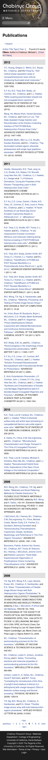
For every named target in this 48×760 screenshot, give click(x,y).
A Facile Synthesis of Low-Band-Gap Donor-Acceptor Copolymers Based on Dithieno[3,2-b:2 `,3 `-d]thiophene (23, 212)
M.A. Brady (27, 90)
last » (24, 726)
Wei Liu (23, 139)
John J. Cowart (19, 379)
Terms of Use (25, 749)
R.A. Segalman (29, 319)
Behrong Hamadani (23, 525)
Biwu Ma (17, 460)
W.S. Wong (9, 296)
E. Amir (25, 204)
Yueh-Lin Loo (28, 116)
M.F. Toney (31, 227)
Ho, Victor (8, 313)
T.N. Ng (18, 296)
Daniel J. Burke (30, 201)
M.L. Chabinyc (10, 70)
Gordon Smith (31, 253)
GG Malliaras (10, 608)
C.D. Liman (17, 201)
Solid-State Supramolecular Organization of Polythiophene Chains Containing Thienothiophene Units (20, 559)
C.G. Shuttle (33, 139)
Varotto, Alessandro (13, 169)
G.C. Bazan (38, 67)
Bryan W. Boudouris (23, 313)
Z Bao (15, 605)
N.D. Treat (16, 90)
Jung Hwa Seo (10, 175)
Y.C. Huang (9, 67)
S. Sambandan (29, 296)
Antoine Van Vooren (31, 545)
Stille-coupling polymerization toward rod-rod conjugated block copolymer (23, 98)
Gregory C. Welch (23, 67)
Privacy (35, 749)
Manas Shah (19, 113)
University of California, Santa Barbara (24, 740)
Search (9, 43)
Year (21, 49)
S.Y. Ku (7, 90)
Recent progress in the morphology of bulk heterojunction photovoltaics (23, 347)
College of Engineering (29, 736)
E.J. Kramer (15, 256)
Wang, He (8, 113)
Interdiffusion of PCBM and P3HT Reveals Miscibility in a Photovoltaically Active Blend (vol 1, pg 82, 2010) (23, 264)
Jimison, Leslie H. (12, 674)
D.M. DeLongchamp (32, 437)
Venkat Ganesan (34, 113)
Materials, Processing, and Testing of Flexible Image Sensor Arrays (23, 301)
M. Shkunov (34, 548)
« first (23, 720)
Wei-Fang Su (28, 70)
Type (16, 49)
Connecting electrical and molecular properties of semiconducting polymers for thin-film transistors (21, 663)
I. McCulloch (9, 516)
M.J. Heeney (22, 516)
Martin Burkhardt (34, 316)
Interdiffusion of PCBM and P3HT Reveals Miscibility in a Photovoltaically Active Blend (21, 286)
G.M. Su (18, 342)
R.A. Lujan (28, 580)
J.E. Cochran (15, 204)
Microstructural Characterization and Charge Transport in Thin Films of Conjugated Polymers (22, 444)
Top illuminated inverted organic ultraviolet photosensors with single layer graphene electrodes (24, 147)
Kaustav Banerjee (12, 142)
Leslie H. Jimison (26, 654)
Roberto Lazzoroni (16, 554)
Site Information (10, 749)
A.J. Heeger (9, 178)
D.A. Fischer (29, 522)
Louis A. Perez (36, 204)
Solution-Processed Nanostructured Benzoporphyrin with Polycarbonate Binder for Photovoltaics (23, 365)
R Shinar (36, 605)
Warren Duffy (17, 522)
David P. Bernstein (12, 677)
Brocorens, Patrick (12, 545)
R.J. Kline (17, 437)
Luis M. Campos (21, 414)
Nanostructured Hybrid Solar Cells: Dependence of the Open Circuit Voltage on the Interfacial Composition (21, 467)
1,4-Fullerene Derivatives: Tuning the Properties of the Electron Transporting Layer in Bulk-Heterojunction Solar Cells (22, 183)
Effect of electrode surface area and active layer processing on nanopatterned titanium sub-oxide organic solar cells (23, 422)
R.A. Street (9, 587)
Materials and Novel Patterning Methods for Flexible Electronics (22, 492)
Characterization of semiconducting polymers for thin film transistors (21, 641)
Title (11, 49)
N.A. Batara (21, 172)
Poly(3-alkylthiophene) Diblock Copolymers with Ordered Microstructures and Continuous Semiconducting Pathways (22, 327)
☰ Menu (7, 18)
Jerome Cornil (35, 551)
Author (6, 49)
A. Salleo (8, 437)
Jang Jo (36, 169)
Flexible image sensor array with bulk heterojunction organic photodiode (23, 707)
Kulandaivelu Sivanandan (23, 376)
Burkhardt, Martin (11, 139)
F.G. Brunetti (33, 172)
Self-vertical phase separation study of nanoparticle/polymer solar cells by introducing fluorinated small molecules (22, 75)
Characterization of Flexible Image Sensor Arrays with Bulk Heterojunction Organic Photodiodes (22, 590)
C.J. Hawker (36, 93)
